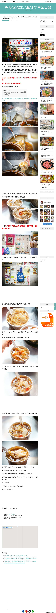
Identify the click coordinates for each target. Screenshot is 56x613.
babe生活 (21, 1)
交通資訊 (6, 94)
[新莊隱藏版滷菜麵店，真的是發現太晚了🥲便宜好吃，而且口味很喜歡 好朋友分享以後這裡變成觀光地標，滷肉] (41, 213)
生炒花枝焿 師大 (12, 514)
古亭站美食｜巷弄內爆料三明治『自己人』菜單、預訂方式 (15, 555)
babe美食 (15, 1)
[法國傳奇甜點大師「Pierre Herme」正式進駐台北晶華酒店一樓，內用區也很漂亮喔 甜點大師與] (41, 217)
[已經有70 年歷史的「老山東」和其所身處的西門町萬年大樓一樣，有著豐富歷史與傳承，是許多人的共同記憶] (48, 206)
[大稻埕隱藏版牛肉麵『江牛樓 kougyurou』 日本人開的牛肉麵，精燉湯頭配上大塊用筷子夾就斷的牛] (48, 220)
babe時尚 (27, 1)
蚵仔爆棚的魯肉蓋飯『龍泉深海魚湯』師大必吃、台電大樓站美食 (15, 92)
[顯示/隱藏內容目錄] (24, 91)
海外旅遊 (4, 1)
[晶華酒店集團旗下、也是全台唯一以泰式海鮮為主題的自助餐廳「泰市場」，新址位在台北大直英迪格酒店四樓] (45, 217)
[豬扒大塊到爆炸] (41, 206)
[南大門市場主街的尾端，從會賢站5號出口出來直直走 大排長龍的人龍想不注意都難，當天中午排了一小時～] (52, 213)
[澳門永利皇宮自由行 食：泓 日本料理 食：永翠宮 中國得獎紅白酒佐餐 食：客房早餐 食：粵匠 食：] (52, 206)
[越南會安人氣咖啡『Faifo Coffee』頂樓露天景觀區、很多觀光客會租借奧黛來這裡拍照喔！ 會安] (45, 213)
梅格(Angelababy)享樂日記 (28, 7)
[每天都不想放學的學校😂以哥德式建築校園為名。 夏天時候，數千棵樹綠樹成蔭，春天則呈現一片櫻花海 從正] (52, 220)
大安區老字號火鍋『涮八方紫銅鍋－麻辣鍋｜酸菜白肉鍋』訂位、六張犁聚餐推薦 (20, 561)
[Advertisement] (20, 30)
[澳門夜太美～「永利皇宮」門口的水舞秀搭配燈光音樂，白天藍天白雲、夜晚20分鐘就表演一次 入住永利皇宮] (41, 210)
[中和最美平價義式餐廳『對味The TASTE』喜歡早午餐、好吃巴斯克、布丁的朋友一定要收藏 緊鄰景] (52, 210)
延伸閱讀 (8, 95)
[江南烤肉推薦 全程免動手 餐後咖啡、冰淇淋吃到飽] (41, 220)
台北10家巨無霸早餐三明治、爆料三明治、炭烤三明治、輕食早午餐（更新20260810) (20, 558)
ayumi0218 (12, 20)
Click (55, 306)
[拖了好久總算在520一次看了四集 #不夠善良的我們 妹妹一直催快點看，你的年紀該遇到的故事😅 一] (45, 206)
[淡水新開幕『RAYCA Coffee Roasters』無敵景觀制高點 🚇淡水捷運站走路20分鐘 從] (45, 210)
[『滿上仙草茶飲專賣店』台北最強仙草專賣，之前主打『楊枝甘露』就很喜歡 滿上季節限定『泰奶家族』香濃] (48, 210)
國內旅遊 (9, 1)
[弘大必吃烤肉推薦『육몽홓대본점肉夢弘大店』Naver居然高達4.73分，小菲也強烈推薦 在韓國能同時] (48, 213)
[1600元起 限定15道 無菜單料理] (45, 220)
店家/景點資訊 (7, 93)
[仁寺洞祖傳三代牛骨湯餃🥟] (52, 217)
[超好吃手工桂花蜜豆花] (48, 217)
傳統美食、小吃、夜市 (6, 20)
